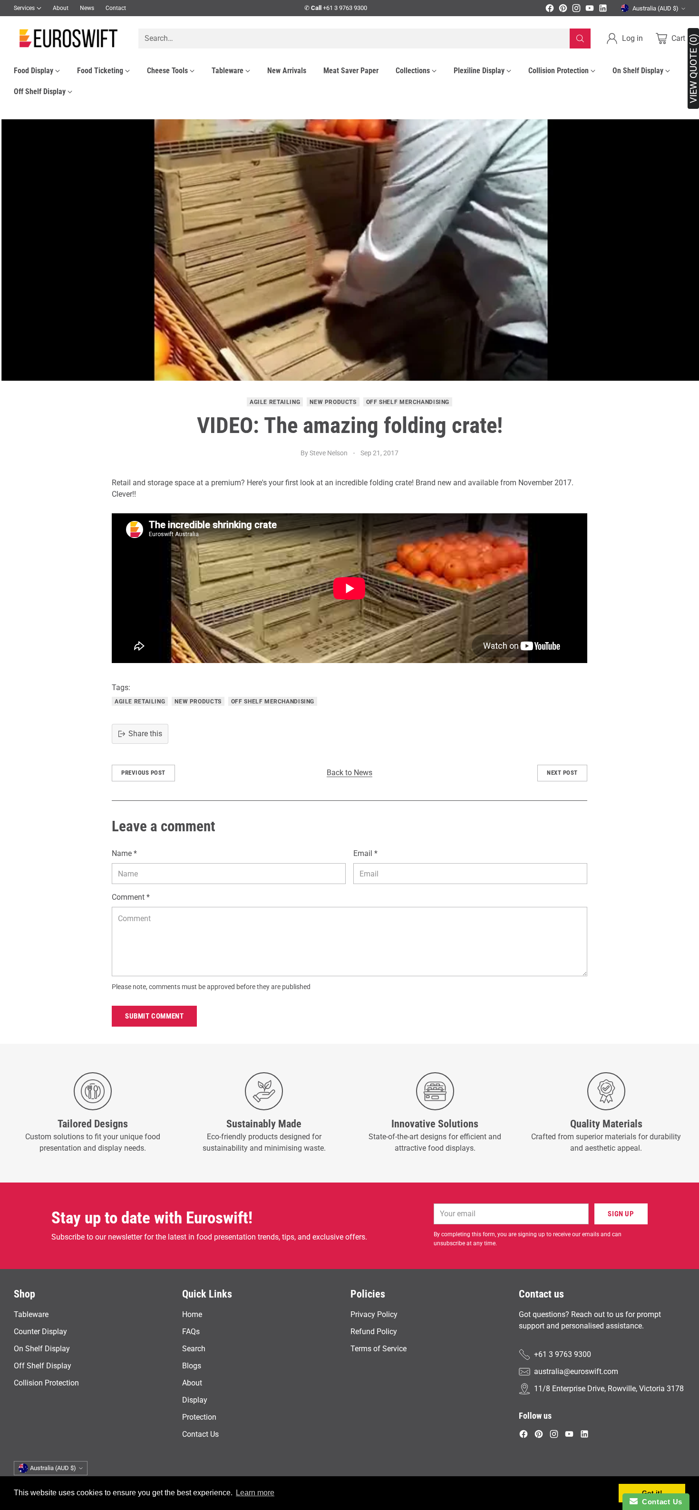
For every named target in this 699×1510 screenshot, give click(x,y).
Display (194, 1399)
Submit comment (154, 1016)
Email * (365, 853)
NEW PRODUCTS (333, 401)
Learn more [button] (255, 1493)
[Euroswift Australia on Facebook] (549, 9)
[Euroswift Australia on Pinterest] (563, 9)
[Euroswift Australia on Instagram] (576, 9)
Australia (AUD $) (655, 8)
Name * (124, 853)
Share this (145, 733)
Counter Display (40, 1331)
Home (192, 1314)
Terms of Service (378, 1348)
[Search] (580, 38)
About (192, 1382)
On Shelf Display (42, 1348)
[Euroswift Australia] (68, 38)
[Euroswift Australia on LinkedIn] (603, 9)
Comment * (131, 897)
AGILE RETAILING (275, 401)
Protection (199, 1417)
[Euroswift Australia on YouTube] (589, 9)
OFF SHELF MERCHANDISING (407, 401)
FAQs (191, 1331)
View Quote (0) (693, 68)
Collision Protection (46, 1382)
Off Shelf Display (42, 1365)
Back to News (349, 772)
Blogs (191, 1365)
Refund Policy (373, 1331)
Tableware (31, 1314)
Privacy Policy (374, 1314)
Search (193, 1348)
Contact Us (200, 1434)
